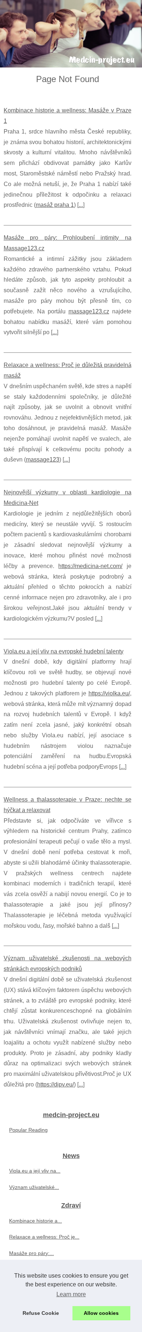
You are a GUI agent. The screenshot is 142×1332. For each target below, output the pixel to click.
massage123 (42, 459)
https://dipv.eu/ (55, 1084)
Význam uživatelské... (34, 1187)
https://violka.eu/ (109, 693)
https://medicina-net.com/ (90, 566)
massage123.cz (88, 311)
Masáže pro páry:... (31, 1253)
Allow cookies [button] (101, 1313)
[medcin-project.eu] (71, 33)
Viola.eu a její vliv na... (34, 1171)
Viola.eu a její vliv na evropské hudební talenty (63, 651)
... (81, 205)
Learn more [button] (71, 1294)
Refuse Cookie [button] (41, 1313)
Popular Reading (28, 1130)
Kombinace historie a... (35, 1221)
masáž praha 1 (55, 205)
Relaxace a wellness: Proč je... (44, 1237)
